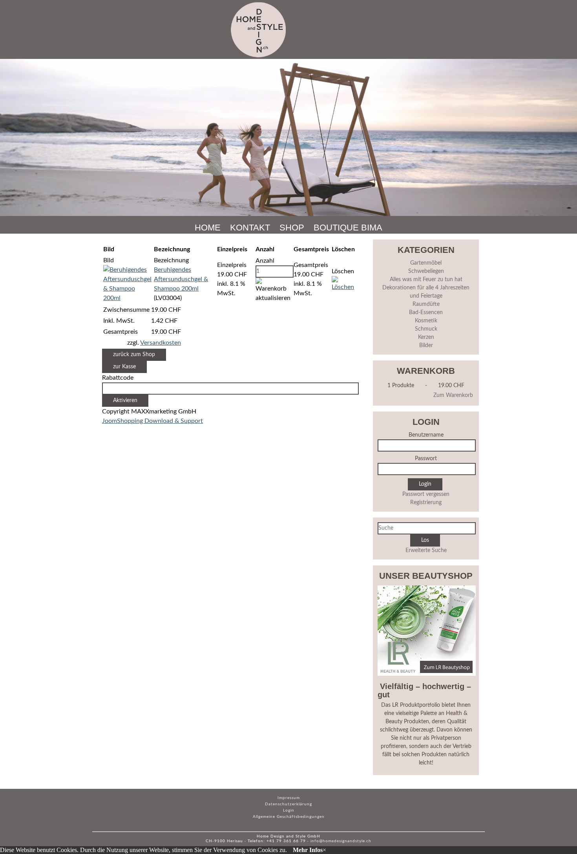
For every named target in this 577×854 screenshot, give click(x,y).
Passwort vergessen (425, 494)
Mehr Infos (308, 850)
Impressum (289, 798)
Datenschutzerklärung (288, 804)
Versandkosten (160, 343)
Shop (291, 227)
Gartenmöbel (426, 263)
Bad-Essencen (426, 312)
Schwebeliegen (426, 271)
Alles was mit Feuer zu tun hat (426, 279)
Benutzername (426, 435)
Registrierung (426, 502)
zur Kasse (124, 366)
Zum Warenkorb (453, 395)
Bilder (426, 345)
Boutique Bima (348, 227)
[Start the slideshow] (553, 137)
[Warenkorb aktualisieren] (274, 290)
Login (288, 810)
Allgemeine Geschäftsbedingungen (289, 817)
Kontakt (250, 227)
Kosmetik (426, 321)
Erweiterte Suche (426, 550)
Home (208, 227)
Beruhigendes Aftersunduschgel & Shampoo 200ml (181, 279)
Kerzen (426, 337)
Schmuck (426, 329)
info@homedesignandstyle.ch (340, 841)
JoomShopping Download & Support (152, 421)
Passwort (426, 458)
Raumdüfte (426, 304)
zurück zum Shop (134, 354)
